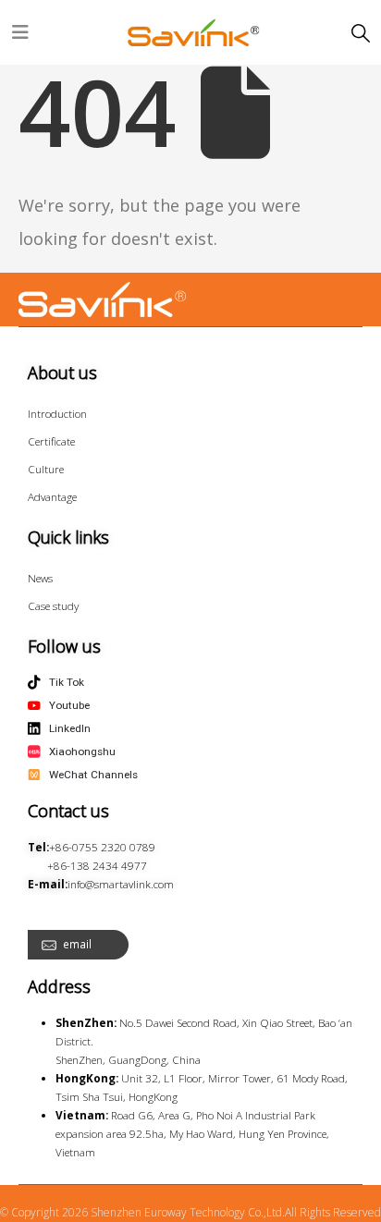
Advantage (52, 496)
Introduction (57, 413)
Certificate (51, 441)
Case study (53, 605)
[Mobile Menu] (20, 32)
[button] (361, 33)
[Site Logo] (194, 33)
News (40, 577)
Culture (46, 468)
